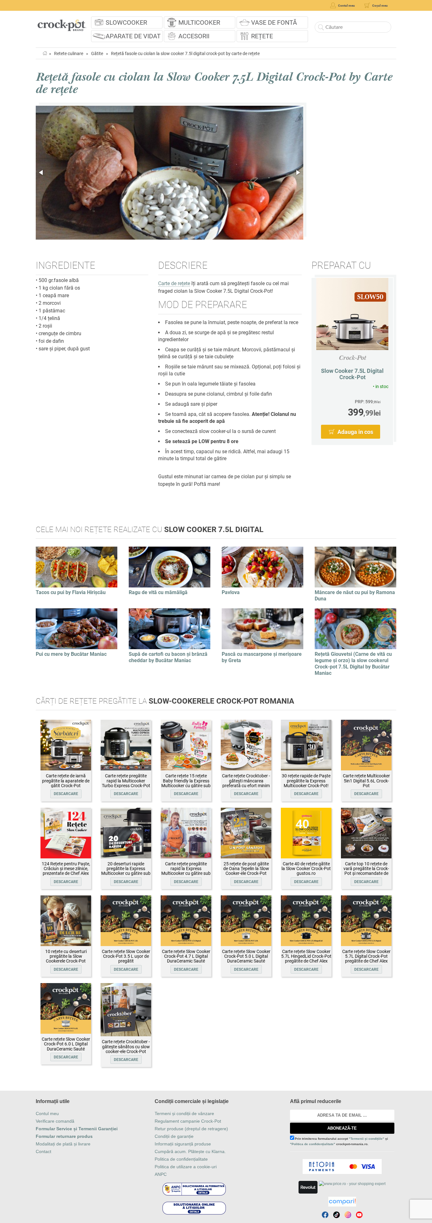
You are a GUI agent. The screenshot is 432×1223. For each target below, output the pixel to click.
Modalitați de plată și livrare (63, 1143)
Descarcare (66, 794)
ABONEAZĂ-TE (342, 1128)
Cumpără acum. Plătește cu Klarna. (190, 1151)
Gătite (97, 53)
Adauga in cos (355, 432)
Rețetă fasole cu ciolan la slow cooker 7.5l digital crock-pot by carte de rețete (185, 53)
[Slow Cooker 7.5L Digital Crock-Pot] (352, 314)
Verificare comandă (55, 1121)
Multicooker (199, 22)
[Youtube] (359, 1215)
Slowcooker (126, 22)
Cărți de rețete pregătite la (165, 701)
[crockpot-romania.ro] (62, 23)
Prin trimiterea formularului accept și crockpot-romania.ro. (339, 1141)
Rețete (262, 36)
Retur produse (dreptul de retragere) (191, 1128)
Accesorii (193, 36)
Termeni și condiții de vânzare (184, 1113)
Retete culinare (68, 53)
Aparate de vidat (133, 36)
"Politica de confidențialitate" (312, 1144)
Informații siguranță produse (183, 1143)
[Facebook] (325, 1215)
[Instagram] (348, 1215)
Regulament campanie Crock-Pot (188, 1121)
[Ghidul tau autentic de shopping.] (342, 1202)
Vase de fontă (274, 22)
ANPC (161, 1174)
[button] (41, 172)
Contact (43, 1151)
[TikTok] (336, 1215)
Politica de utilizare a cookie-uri (186, 1166)
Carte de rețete (174, 283)
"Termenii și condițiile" (366, 1138)
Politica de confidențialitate (181, 1159)
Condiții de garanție (174, 1136)
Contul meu (47, 1113)
